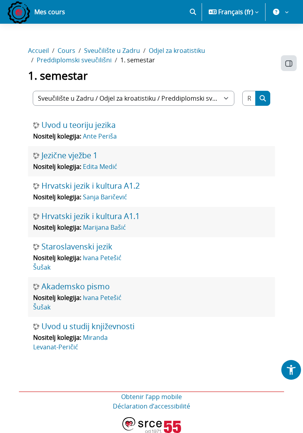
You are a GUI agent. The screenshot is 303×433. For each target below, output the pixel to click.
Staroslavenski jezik (76, 246)
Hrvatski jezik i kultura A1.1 (90, 216)
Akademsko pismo (75, 286)
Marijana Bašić (104, 227)
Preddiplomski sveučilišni (74, 60)
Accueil (38, 50)
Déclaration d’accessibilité (151, 406)
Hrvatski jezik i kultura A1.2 (90, 186)
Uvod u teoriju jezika (78, 125)
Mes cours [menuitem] (49, 11)
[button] (193, 12)
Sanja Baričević (105, 197)
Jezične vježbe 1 (69, 155)
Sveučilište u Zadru (112, 50)
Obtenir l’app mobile (151, 396)
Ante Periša (100, 136)
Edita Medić (100, 166)
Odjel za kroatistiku (177, 50)
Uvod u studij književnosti (88, 326)
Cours (66, 50)
